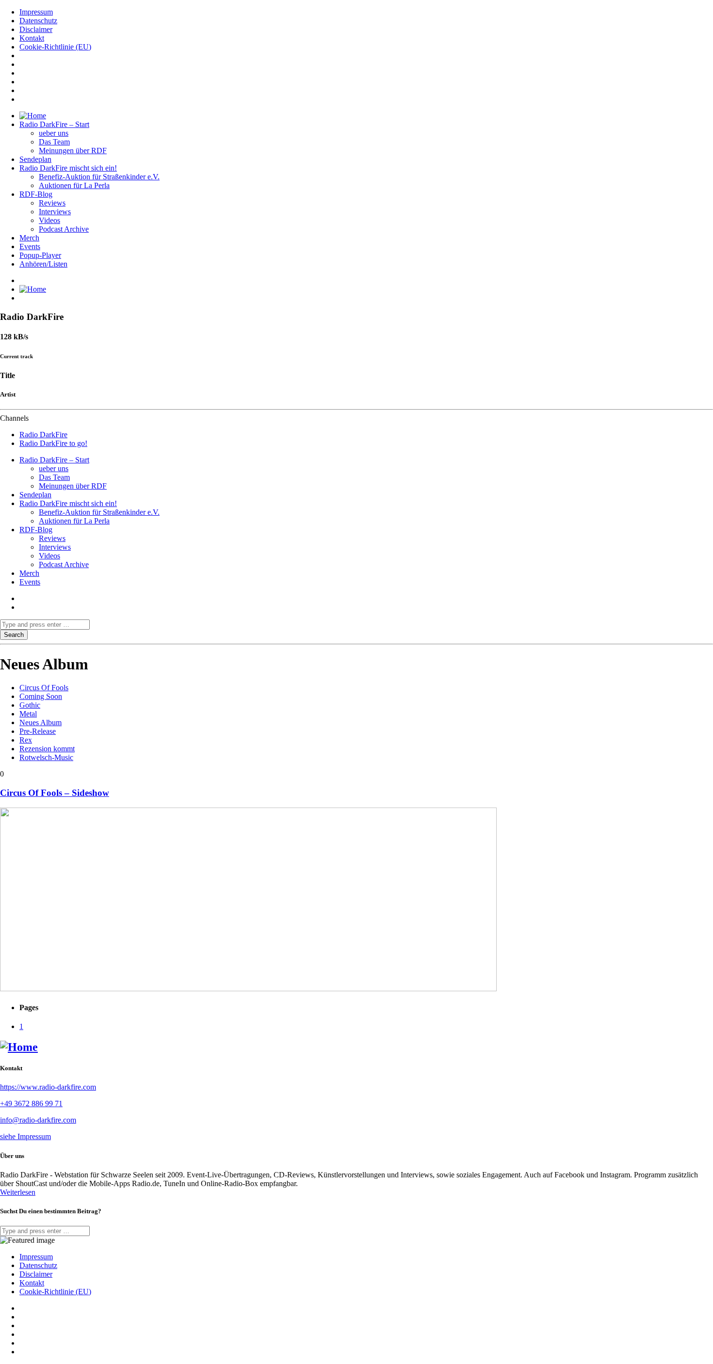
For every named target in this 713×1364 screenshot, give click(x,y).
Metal (28, 714)
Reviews (52, 203)
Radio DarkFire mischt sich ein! (68, 168)
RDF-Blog (35, 194)
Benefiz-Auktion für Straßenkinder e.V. (99, 177)
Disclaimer (35, 29)
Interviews (55, 211)
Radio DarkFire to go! (53, 443)
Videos (49, 220)
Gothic (29, 705)
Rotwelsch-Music (46, 757)
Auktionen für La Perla (74, 185)
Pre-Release (37, 731)
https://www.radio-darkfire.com (48, 1087)
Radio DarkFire (43, 434)
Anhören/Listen (43, 264)
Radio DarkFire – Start (54, 124)
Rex (25, 740)
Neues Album (40, 722)
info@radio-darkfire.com (38, 1120)
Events (29, 246)
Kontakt (31, 38)
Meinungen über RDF (73, 150)
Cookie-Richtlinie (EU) (55, 47)
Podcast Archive (64, 229)
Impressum (36, 12)
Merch (29, 238)
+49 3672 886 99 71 (31, 1103)
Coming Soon (40, 696)
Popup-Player (40, 255)
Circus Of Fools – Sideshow (54, 793)
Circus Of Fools (43, 687)
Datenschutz (38, 20)
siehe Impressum (25, 1136)
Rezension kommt (47, 749)
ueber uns (53, 133)
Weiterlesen (17, 1192)
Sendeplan (35, 159)
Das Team (54, 142)
